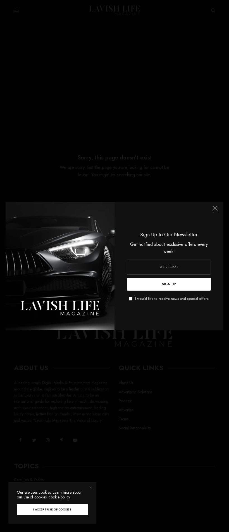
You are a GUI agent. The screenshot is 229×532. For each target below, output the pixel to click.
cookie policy (59, 497)
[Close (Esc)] (215, 210)
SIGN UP (169, 284)
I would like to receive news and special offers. (172, 298)
